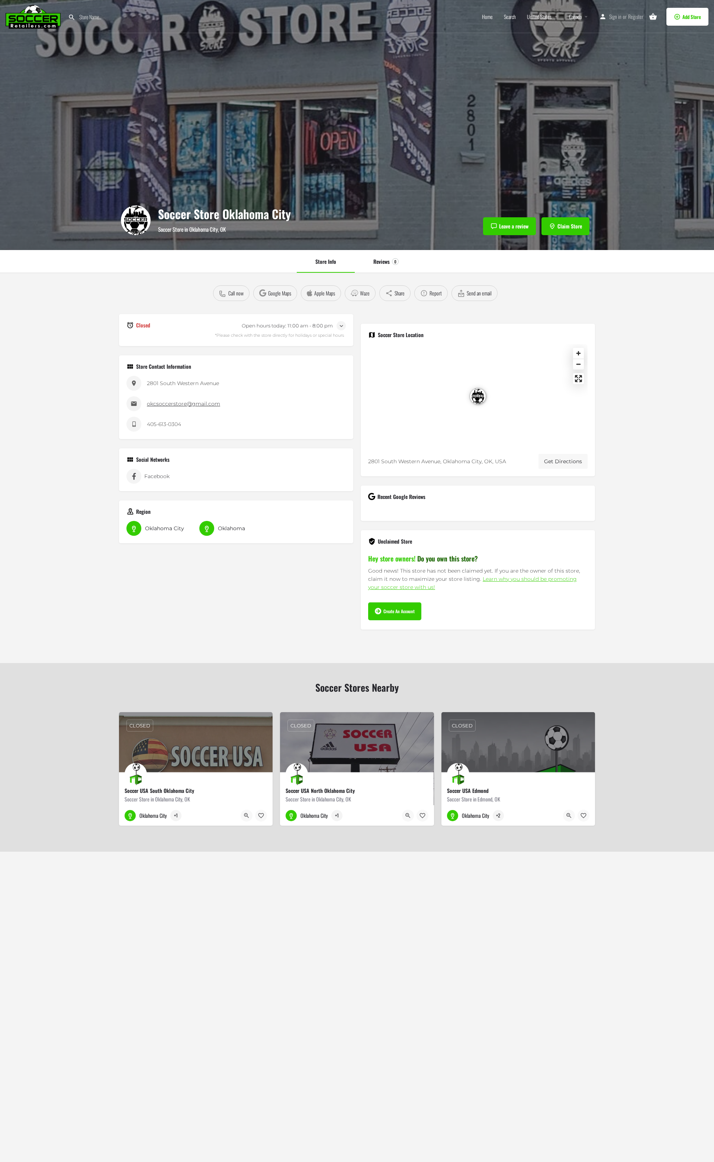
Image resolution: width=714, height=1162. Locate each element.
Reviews (384, 261)
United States (539, 16)
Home (487, 16)
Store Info (325, 261)
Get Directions (563, 461)
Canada (575, 16)
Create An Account (399, 611)
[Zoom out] (578, 364)
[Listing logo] (136, 220)
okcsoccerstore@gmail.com (183, 403)
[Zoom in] (578, 353)
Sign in (615, 16)
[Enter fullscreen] (578, 378)
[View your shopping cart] (653, 17)
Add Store (691, 16)
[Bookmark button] (261, 816)
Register (635, 16)
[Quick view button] (247, 816)
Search (510, 16)
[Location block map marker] (478, 396)
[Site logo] (34, 16)
